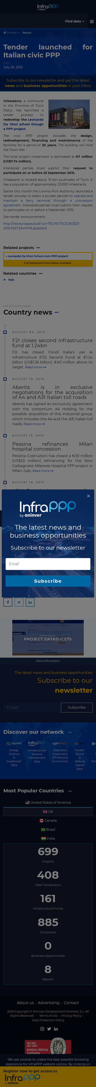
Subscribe (48, 581)
